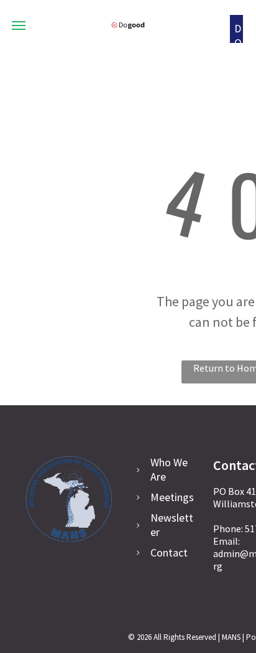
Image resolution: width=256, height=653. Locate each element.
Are (158, 476)
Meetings (172, 497)
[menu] (18, 25)
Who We (169, 462)
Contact (169, 552)
